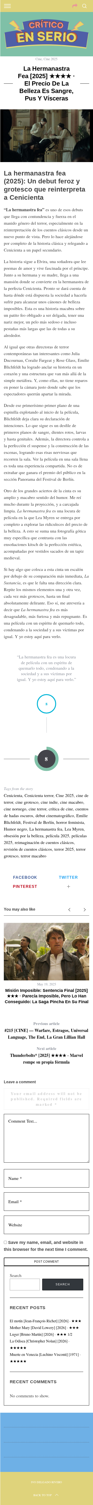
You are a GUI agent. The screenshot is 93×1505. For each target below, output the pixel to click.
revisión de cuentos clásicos (28, 849)
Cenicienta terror (39, 795)
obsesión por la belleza (23, 835)
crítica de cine (61, 809)
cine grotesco (27, 802)
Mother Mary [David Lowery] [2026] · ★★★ (44, 1327)
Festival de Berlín (38, 822)
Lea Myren (74, 829)
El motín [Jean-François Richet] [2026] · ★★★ (45, 1320)
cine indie (49, 802)
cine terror (37, 809)
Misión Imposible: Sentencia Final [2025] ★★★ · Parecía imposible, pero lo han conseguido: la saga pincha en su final (46, 996)
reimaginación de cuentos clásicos (44, 842)
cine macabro (71, 802)
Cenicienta (13, 795)
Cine (39, 59)
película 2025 (57, 835)
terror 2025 (64, 849)
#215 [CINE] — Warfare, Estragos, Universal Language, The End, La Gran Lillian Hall (46, 1030)
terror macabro (33, 856)
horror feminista (70, 822)
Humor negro (15, 829)
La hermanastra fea (45, 829)
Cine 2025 (50, 59)
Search (15, 1275)
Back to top (42, 1495)
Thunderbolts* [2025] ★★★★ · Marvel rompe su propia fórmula (46, 1055)
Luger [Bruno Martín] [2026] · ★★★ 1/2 (41, 1334)
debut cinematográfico (55, 815)
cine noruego (15, 809)
